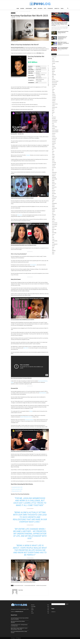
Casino (53, 89)
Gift (52, 149)
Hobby (53, 157)
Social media (54, 226)
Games (35, 8)
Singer (53, 216)
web (53, 248)
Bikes (53, 73)
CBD (53, 90)
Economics (54, 117)
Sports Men (54, 229)
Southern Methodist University (26, 416)
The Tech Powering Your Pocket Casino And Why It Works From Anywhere (20, 619)
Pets (53, 201)
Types (53, 242)
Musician (53, 190)
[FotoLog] (40, 4)
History (53, 156)
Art (52, 64)
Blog (53, 76)
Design (53, 112)
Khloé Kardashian (42, 392)
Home (18, 8)
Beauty (53, 69)
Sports (53, 227)
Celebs (53, 92)
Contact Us (56, 8)
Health (53, 154)
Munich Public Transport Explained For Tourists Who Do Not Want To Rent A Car (19, 629)
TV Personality (16, 11)
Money (53, 182)
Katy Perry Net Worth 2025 (17, 489)
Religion (53, 209)
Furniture (54, 141)
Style (45, 8)
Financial (53, 136)
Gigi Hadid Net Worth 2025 (17, 487)
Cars (53, 87)
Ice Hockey (54, 162)
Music (53, 188)
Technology (50, 8)
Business (22, 8)
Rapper (53, 206)
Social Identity (54, 222)
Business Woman (55, 81)
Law (52, 170)
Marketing (54, 177)
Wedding (53, 250)
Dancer (53, 108)
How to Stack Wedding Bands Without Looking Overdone (19, 632)
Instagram (28, 155)
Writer (53, 253)
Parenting (54, 198)
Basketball (54, 68)
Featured (53, 133)
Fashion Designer (55, 130)
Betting (53, 71)
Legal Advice (54, 172)
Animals (53, 63)
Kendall (31, 411)
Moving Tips (54, 187)
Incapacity (54, 164)
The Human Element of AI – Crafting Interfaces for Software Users (62, 37)
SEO (53, 213)
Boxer (53, 77)
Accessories (54, 56)
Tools (53, 237)
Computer (54, 99)
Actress (53, 59)
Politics (53, 204)
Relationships (54, 208)
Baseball (53, 66)
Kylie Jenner (19, 215)
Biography (54, 74)
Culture (53, 105)
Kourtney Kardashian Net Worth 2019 (29, 585)
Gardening (54, 147)
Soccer (53, 221)
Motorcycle (54, 183)
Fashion (53, 128)
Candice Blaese (53, 25)
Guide (53, 151)
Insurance (54, 167)
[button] (67, 8)
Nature (53, 191)
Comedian (54, 95)
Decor (53, 110)
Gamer (53, 144)
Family (53, 125)
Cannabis (54, 86)
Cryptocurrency (55, 103)
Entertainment (29, 8)
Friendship (54, 139)
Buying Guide (54, 84)
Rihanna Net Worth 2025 (16, 491)
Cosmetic (53, 100)
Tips (53, 235)
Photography (54, 203)
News (53, 195)
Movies (53, 185)
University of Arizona (29, 419)
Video (53, 247)
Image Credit (23, 77)
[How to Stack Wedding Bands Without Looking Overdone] (54, 49)
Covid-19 (53, 102)
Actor (53, 58)
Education (54, 118)
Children (53, 94)
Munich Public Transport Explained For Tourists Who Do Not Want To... (63, 43)
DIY (52, 113)
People (53, 200)
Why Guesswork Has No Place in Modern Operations (18, 622)
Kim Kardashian (33, 264)
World (53, 252)
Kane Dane (13, 17)
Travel (62, 8)
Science (53, 211)
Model (53, 180)
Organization (54, 196)
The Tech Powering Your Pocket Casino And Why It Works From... (59, 23)
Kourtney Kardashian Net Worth (18, 585)
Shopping (54, 214)
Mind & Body (54, 178)
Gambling (54, 143)
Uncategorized (54, 244)
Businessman (54, 82)
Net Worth (40, 8)
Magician (53, 175)
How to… (53, 161)
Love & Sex (54, 174)
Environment (54, 121)
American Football (55, 61)
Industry (53, 165)
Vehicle (53, 245)
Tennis (53, 234)
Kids (53, 169)
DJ (52, 115)
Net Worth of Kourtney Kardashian (41, 585)
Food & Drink (54, 138)
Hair (53, 152)
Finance (53, 134)
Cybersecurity (54, 107)
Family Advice (54, 126)
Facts (53, 123)
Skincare (53, 219)
